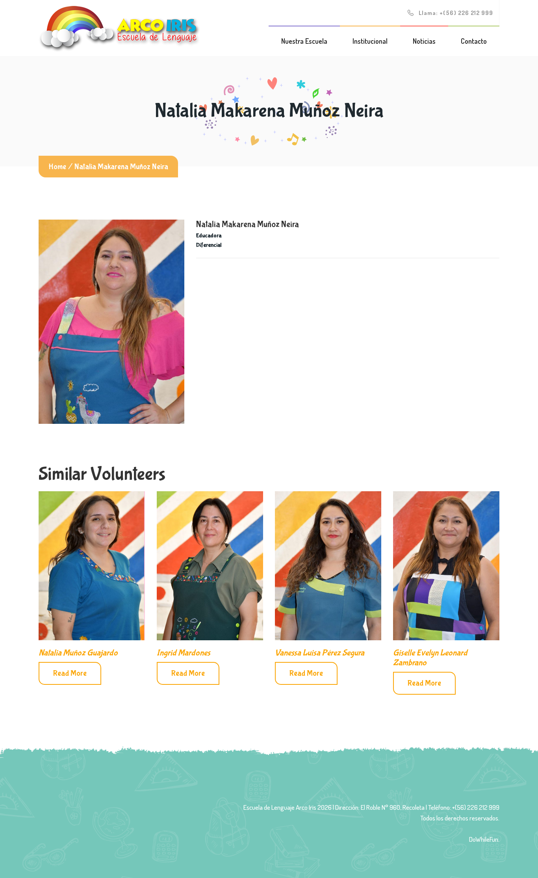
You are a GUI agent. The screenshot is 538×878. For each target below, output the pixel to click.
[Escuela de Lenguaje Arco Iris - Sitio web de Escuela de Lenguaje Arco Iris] (119, 27)
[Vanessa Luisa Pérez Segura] (328, 565)
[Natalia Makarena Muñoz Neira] (111, 322)
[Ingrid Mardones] (210, 565)
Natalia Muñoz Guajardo (78, 653)
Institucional (370, 41)
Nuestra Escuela (304, 41)
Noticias (424, 41)
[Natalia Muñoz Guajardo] (92, 565)
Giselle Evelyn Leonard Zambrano (430, 658)
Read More (70, 673)
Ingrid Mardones (183, 653)
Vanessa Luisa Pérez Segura (319, 653)
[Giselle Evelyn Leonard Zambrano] (446, 565)
